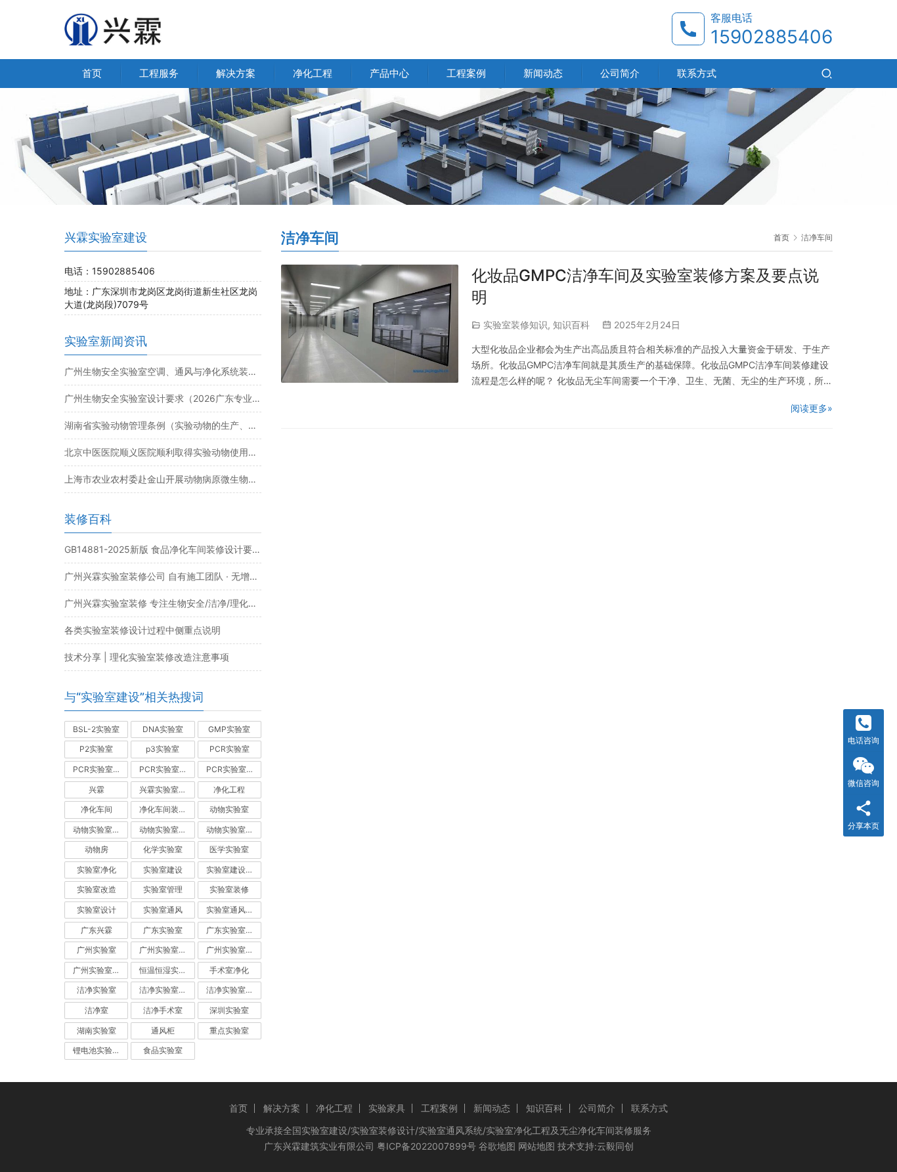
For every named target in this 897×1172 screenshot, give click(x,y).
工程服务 (159, 73)
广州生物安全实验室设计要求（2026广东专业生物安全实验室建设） (162, 398)
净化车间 (96, 809)
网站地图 (536, 1146)
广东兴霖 (96, 930)
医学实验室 (229, 849)
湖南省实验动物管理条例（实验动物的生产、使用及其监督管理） (162, 425)
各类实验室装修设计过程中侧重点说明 (142, 630)
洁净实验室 (96, 990)
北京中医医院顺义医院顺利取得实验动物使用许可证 (162, 452)
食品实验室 (163, 1050)
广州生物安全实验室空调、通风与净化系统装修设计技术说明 (162, 371)
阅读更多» (812, 408)
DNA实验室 (162, 729)
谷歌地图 (497, 1146)
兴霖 (96, 789)
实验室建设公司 (233, 870)
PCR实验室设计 (233, 769)
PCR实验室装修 (166, 769)
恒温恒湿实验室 (166, 970)
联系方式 (696, 73)
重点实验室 (229, 1030)
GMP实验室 (229, 729)
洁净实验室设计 (233, 990)
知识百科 (571, 324)
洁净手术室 (163, 1010)
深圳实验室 (229, 1010)
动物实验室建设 (100, 830)
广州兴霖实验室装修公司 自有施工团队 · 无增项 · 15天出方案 (162, 576)
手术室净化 (229, 970)
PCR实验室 (229, 749)
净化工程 (312, 73)
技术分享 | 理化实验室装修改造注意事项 (146, 656)
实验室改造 (96, 889)
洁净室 (96, 1010)
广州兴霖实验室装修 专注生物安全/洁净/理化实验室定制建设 (162, 603)
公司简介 (620, 73)
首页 (92, 73)
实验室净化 (96, 870)
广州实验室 (96, 950)
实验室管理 (163, 889)
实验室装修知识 (515, 324)
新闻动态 (543, 73)
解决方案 (235, 73)
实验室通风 (163, 910)
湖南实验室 (96, 1030)
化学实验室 (163, 849)
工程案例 (466, 73)
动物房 (96, 849)
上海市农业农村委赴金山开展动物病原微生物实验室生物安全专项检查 (162, 479)
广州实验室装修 (233, 950)
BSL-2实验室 (96, 729)
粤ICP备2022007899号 (426, 1146)
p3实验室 (162, 749)
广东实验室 (163, 930)
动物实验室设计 (233, 830)
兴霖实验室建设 (166, 789)
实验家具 (386, 1108)
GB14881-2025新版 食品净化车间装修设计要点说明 (162, 549)
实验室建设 (163, 870)
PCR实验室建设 (100, 769)
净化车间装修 (162, 809)
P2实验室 (96, 749)
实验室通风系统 (233, 910)
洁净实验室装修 (166, 990)
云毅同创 (615, 1146)
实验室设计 (96, 910)
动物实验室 (229, 809)
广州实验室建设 (166, 950)
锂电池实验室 (96, 1050)
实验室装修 (229, 889)
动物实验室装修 (166, 830)
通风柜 (163, 1030)
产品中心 (389, 73)
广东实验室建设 (233, 930)
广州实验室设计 (100, 970)
